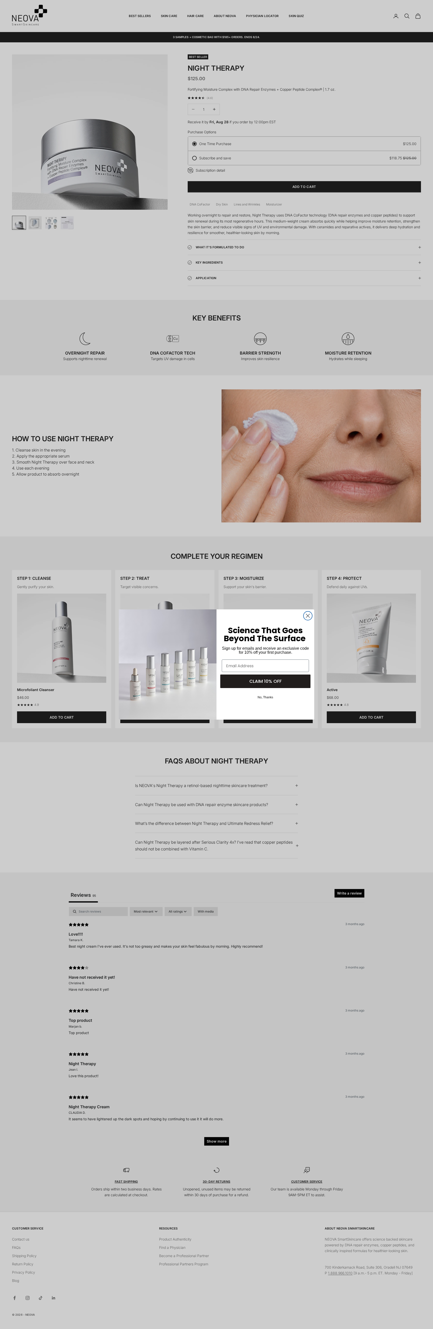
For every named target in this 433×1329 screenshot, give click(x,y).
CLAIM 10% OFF (265, 681)
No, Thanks (265, 697)
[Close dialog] (307, 615)
